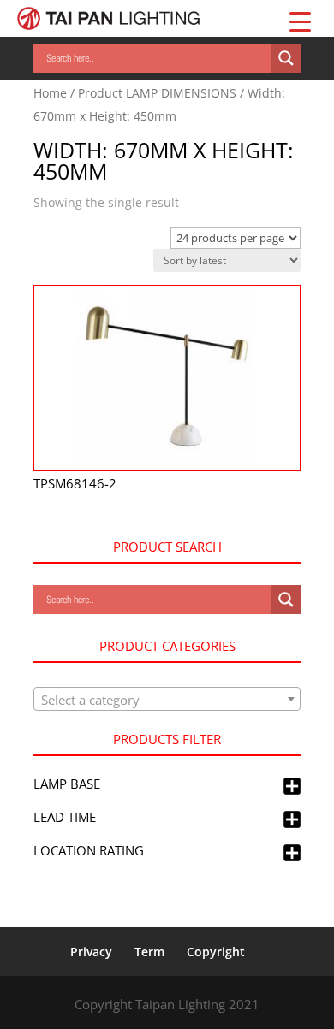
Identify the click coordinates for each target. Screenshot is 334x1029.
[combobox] (167, 699)
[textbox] (167, 700)
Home (50, 93)
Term (149, 951)
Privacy (91, 951)
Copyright (216, 951)
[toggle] (292, 787)
